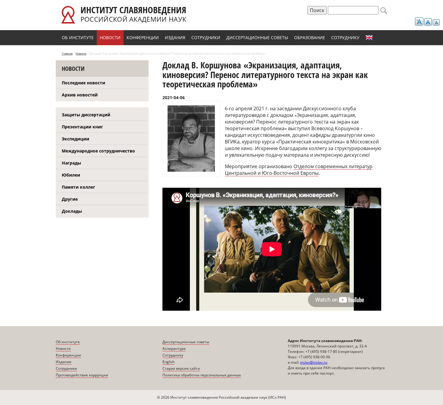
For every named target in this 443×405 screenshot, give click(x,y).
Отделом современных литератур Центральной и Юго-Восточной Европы (298, 169)
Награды (71, 163)
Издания (175, 37)
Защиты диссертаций (86, 115)
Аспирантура (174, 348)
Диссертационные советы (257, 37)
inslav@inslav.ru (313, 362)
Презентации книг (82, 127)
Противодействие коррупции (82, 375)
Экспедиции (75, 139)
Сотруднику (345, 37)
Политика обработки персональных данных (201, 375)
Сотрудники (205, 37)
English (369, 37)
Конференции (143, 37)
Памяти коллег (78, 187)
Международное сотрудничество (98, 151)
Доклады (72, 211)
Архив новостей (80, 95)
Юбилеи (71, 175)
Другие (70, 199)
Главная (67, 53)
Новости (110, 37)
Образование (309, 37)
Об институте (78, 37)
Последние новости (83, 83)
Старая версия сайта (181, 368)
